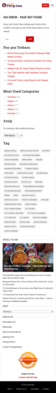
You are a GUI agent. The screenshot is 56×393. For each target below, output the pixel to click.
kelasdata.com (9, 322)
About (10, 389)
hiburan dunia (9, 164)
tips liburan (30, 209)
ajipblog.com (8, 337)
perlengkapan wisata (33, 191)
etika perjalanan (11, 160)
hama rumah (27, 160)
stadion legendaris (29, 200)
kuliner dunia (42, 173)
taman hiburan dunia (12, 204)
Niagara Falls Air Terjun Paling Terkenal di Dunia (28, 68)
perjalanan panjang (12, 191)
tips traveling (10, 218)
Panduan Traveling (11, 186)
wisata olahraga (11, 231)
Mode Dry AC (26, 182)
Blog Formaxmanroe (12, 332)
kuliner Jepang (28, 177)
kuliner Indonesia (11, 177)
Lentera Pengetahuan (12, 347)
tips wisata (24, 218)
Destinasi (11, 97)
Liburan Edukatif (10, 182)
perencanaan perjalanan (33, 186)
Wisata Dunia (25, 222)
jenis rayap (8, 173)
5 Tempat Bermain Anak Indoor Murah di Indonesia (24, 294)
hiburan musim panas (12, 169)
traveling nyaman (40, 218)
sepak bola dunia (11, 200)
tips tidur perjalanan (36, 213)
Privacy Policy (21, 389)
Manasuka (7, 327)
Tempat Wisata (30, 204)
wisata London (10, 226)
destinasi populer (11, 155)
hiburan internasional (28, 164)
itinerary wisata (31, 169)
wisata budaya (9, 222)
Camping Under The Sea (29, 151)
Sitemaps (45, 389)
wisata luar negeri (27, 226)
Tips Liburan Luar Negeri (13, 213)
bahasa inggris (10, 151)
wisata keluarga (40, 222)
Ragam (10, 101)
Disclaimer (35, 389)
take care (44, 200)
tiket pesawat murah (12, 209)
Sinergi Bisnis (9, 342)
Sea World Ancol (28, 195)
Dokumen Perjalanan (31, 155)
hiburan (39, 160)
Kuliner (10, 105)
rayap (16, 195)
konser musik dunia (25, 173)
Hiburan (10, 109)
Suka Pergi (30, 385)
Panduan (11, 113)
